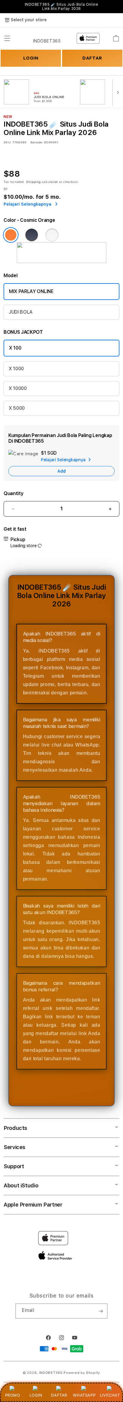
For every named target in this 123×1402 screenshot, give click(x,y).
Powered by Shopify (82, 1373)
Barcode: (36, 142)
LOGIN (36, 1395)
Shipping (33, 181)
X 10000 (18, 388)
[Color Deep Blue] (31, 235)
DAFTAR (59, 1395)
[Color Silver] (52, 235)
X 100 (15, 348)
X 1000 (16, 368)
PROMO (12, 1395)
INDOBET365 (51, 1373)
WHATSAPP (84, 1395)
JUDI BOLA (21, 312)
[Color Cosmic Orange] (11, 235)
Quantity (13, 493)
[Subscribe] (100, 1311)
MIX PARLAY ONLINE (31, 291)
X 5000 (17, 408)
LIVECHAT (110, 1395)
